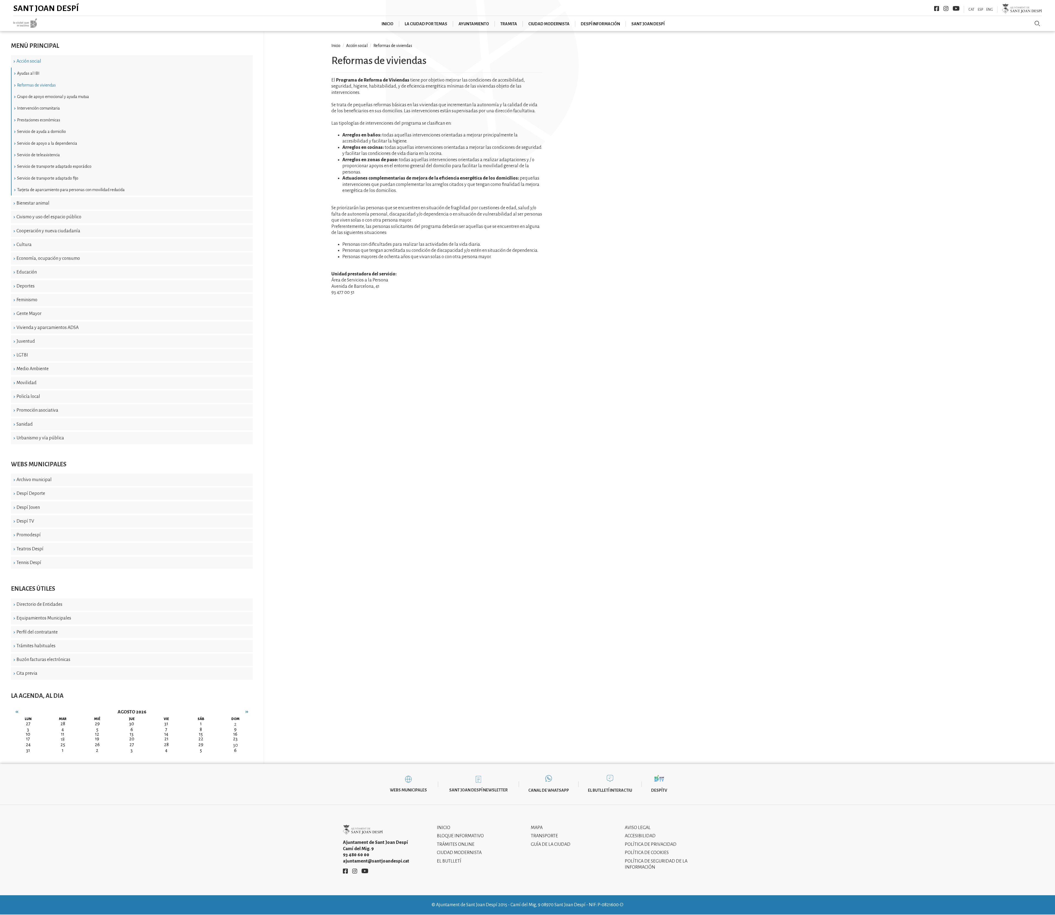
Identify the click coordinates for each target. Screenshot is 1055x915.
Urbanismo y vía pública (40, 438)
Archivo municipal (34, 479)
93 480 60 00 (356, 854)
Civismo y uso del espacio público (48, 216)
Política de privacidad (650, 844)
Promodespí (28, 534)
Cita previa (26, 673)
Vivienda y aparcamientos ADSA (47, 327)
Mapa (537, 827)
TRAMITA (508, 24)
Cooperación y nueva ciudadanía (48, 230)
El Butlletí (449, 861)
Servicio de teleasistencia (38, 155)
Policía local (28, 396)
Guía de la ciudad (550, 844)
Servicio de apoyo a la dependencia (47, 143)
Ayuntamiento (474, 24)
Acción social (28, 61)
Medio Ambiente (32, 368)
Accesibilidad (640, 835)
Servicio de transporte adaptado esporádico (54, 166)
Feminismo (26, 299)
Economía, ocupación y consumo (48, 258)
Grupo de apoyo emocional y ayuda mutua (53, 96)
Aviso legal (638, 827)
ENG (989, 10)
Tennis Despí (28, 562)
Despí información (600, 24)
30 (235, 745)
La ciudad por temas (426, 24)
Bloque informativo (460, 835)
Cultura (24, 244)
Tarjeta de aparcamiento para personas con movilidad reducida (71, 190)
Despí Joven (28, 507)
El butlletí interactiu (610, 790)
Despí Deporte (30, 493)
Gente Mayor (28, 313)
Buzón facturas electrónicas (43, 659)
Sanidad (24, 424)
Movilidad (26, 382)
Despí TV (25, 521)
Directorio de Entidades (39, 604)
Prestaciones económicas (38, 120)
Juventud (25, 341)
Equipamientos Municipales (43, 618)
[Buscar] (1037, 24)
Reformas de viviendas (36, 85)
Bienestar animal (32, 203)
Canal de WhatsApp (548, 790)
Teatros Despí (29, 548)
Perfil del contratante (37, 632)
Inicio (387, 24)
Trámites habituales (35, 645)
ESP (980, 10)
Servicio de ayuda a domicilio (41, 131)
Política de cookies (647, 852)
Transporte (544, 835)
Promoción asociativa (37, 410)
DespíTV (659, 790)
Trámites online (455, 844)
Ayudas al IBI (28, 73)
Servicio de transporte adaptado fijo (47, 178)
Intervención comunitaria (38, 108)
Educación (26, 272)
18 (63, 739)
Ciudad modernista (549, 24)
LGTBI (22, 355)
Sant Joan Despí (46, 8)
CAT (971, 10)
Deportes (25, 286)
